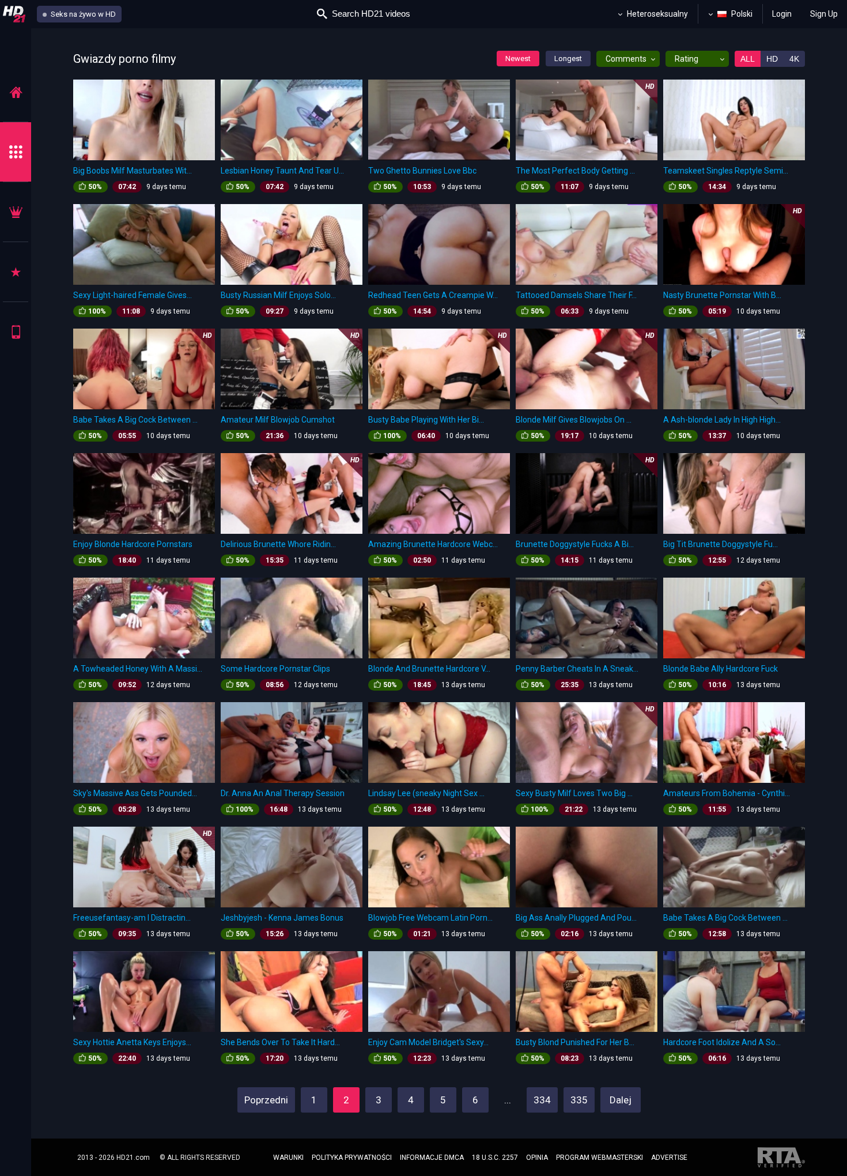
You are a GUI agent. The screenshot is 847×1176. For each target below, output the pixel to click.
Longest (568, 58)
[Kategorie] (15, 152)
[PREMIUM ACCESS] (15, 212)
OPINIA (537, 1158)
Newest (518, 58)
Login (782, 13)
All (747, 58)
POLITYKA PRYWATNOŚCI (352, 1158)
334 (542, 1100)
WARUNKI (288, 1158)
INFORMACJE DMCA (432, 1158)
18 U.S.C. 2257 (495, 1158)
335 (579, 1100)
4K (794, 58)
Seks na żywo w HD (82, 14)
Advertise (669, 1158)
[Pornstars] (15, 271)
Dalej (621, 1100)
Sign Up (824, 13)
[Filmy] (15, 92)
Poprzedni (266, 1100)
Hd (772, 58)
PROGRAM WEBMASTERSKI (599, 1158)
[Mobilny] (15, 331)
